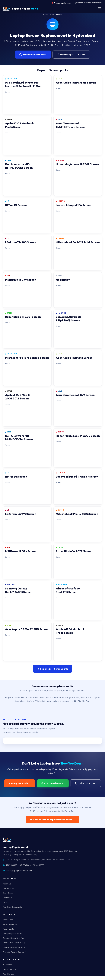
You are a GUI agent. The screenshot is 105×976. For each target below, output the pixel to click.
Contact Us (7, 897)
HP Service (7, 964)
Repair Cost (8, 919)
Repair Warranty (10, 924)
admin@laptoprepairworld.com (19, 870)
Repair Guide (8, 929)
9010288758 (38, 865)
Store (52, 14)
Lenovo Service (9, 969)
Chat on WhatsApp (54, 783)
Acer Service (8, 974)
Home (45, 14)
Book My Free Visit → (19, 783)
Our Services (8, 888)
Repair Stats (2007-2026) (14, 943)
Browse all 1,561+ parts (34, 54)
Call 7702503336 (87, 783)
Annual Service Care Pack (14, 947)
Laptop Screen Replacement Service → (54, 819)
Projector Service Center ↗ (14, 952)
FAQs (5, 902)
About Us (7, 884)
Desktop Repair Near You (13, 938)
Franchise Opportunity (12, 907)
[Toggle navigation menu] (99, 9)
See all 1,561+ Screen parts (54, 668)
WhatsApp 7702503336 (72, 54)
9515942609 (25, 865)
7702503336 (11, 865)
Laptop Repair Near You (13, 933)
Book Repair (8, 893)
